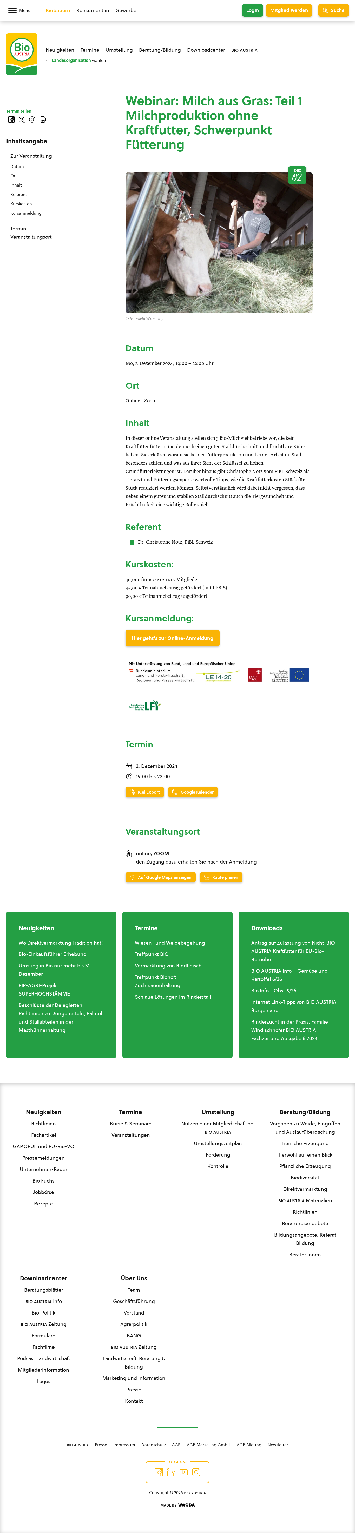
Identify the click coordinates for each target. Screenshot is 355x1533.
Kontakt (134, 1401)
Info (43, 1301)
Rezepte (43, 1203)
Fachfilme (43, 1347)
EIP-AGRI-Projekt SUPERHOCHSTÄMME (44, 989)
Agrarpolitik (133, 1324)
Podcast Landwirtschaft (43, 1358)
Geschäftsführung (134, 1301)
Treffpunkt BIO (152, 954)
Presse (133, 1389)
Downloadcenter (206, 50)
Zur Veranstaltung (31, 155)
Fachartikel (43, 1135)
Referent (18, 194)
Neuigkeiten (60, 50)
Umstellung (119, 50)
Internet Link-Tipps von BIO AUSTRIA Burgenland (293, 1006)
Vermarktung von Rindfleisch (168, 965)
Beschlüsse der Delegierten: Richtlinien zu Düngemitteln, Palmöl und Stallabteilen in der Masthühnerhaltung (60, 1017)
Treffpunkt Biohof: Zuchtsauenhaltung (157, 981)
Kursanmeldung (26, 213)
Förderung (218, 1154)
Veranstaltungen (130, 1135)
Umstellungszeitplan (218, 1143)
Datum (17, 166)
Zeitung (44, 1324)
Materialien (305, 1200)
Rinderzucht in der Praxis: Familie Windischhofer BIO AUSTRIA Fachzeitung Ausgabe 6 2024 (289, 1030)
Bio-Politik (43, 1312)
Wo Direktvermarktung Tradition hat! (61, 942)
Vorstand (134, 1312)
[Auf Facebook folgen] (159, 1472)
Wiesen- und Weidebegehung (170, 942)
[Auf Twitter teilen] (22, 119)
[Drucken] (42, 119)
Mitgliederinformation (43, 1369)
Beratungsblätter (43, 1289)
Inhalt (16, 185)
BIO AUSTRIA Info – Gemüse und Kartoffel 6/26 (289, 975)
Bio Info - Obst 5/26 (273, 990)
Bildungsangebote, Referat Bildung (305, 1238)
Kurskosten (21, 204)
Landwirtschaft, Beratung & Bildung (134, 1362)
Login (252, 10)
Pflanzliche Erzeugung (305, 1166)
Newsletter (278, 1445)
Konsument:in (92, 10)
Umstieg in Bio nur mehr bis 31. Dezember (55, 969)
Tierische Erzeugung (305, 1143)
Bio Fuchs (43, 1180)
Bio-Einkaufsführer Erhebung (53, 954)
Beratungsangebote (305, 1223)
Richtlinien (43, 1123)
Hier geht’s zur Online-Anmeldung (172, 638)
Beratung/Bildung (160, 50)
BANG (134, 1335)
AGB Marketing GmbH (209, 1445)
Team (134, 1289)
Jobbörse (43, 1192)
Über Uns (134, 1278)
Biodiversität (305, 1177)
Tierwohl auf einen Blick (305, 1154)
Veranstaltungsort (31, 237)
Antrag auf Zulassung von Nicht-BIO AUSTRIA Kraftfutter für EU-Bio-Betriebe (293, 951)
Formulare (43, 1335)
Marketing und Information (133, 1378)
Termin (18, 228)
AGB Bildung (249, 1445)
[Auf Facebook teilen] (11, 119)
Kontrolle (217, 1166)
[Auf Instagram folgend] (196, 1472)
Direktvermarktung (305, 1189)
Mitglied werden (289, 10)
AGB (176, 1445)
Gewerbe (125, 10)
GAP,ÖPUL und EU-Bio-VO (43, 1146)
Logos (43, 1381)
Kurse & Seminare (131, 1123)
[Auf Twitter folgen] (171, 1472)
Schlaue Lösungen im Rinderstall (173, 996)
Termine (90, 50)
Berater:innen (305, 1254)
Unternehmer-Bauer (43, 1169)
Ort (13, 176)
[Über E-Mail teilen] (32, 119)
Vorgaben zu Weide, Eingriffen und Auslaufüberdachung (305, 1127)
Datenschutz (153, 1445)
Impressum (124, 1445)
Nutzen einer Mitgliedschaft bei (218, 1127)
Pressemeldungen (43, 1157)
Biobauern (58, 10)
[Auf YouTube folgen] (184, 1472)
